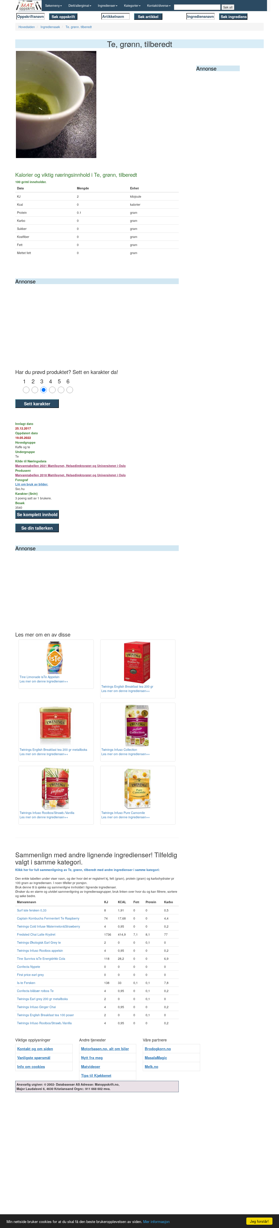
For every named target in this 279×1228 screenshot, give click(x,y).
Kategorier (131, 5)
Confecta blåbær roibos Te (35, 991)
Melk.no (151, 1066)
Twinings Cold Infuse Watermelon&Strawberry (48, 926)
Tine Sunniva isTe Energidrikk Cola (41, 958)
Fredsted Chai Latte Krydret (36, 934)
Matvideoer (90, 1066)
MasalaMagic (156, 1057)
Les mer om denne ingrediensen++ (44, 681)
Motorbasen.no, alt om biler (105, 1048)
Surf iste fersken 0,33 (31, 910)
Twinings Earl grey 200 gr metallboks (42, 999)
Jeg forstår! (259, 1221)
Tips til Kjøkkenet (96, 1075)
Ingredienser (106, 5)
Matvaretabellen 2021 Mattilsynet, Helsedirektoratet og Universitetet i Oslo (70, 465)
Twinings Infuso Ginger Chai (36, 1007)
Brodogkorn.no (158, 1048)
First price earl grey (30, 974)
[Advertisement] (97, 316)
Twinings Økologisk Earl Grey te (39, 942)
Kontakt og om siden (35, 1048)
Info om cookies (31, 1066)
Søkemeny (52, 5)
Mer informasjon (156, 1221)
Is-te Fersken (26, 982)
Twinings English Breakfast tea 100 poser (45, 1015)
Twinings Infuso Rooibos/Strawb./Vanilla (44, 1023)
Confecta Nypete (28, 966)
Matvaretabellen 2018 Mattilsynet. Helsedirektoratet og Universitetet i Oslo (70, 475)
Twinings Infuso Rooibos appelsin (40, 950)
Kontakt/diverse (157, 5)
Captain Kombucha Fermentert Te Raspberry (48, 918)
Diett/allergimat (78, 5)
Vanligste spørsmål (33, 1057)
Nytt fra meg (92, 1057)
